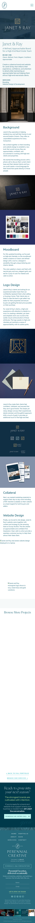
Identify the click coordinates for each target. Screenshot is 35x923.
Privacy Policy (17, 918)
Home (14, 833)
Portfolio (23, 833)
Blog (20, 837)
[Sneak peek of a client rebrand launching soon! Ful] (3, 912)
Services (12, 840)
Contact (22, 840)
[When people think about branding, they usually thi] (10, 912)
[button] (32, 5)
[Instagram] (15, 896)
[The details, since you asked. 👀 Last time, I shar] (17, 912)
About (14, 837)
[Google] (18, 896)
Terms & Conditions (9, 918)
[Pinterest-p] (23, 896)
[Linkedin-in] (20, 896)
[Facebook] (12, 896)
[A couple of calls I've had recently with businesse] (24, 912)
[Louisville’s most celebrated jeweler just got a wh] (31, 912)
